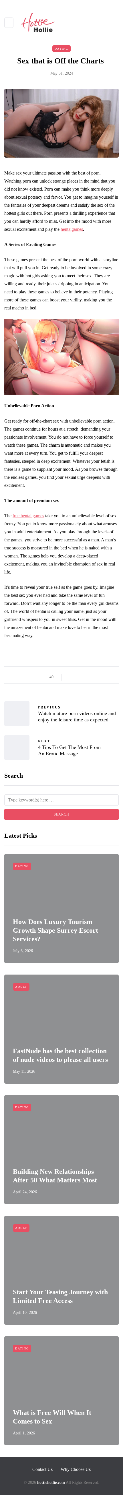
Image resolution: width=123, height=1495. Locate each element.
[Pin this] (99, 677)
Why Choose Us (76, 1469)
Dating (61, 48)
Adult (21, 986)
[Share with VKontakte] (106, 677)
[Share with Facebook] (70, 677)
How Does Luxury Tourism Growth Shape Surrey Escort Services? (55, 930)
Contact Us (42, 1469)
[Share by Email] (113, 677)
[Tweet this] (78, 677)
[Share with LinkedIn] (92, 677)
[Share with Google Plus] (85, 677)
